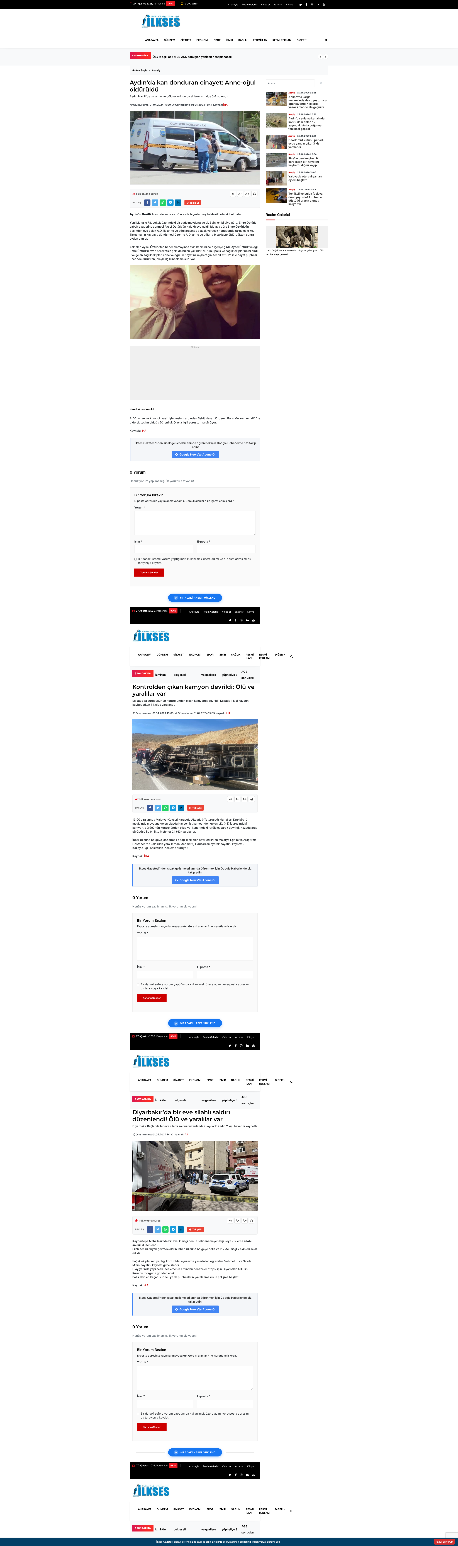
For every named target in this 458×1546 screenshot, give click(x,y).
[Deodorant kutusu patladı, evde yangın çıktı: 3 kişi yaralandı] (276, 142)
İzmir (229, 40)
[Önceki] (320, 56)
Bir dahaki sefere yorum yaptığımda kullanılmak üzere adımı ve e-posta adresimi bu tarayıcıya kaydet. (194, 561)
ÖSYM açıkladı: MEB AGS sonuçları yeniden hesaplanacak (250, 675)
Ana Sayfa (141, 70)
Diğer (300, 40)
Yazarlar (278, 4)
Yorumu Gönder (149, 572)
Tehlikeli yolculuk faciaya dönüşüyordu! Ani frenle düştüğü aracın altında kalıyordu (305, 199)
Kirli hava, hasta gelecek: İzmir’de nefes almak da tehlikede (192, 57)
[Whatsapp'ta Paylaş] (163, 202)
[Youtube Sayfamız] (324, 4)
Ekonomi (202, 40)
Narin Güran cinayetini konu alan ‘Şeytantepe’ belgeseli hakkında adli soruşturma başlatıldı (185, 675)
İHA (225, 104)
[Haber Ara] (325, 40)
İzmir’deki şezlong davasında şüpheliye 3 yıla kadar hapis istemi (229, 675)
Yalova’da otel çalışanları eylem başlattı (305, 178)
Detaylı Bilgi (273, 1541)
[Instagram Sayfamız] (312, 4)
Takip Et (194, 202)
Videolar (265, 4)
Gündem (169, 40)
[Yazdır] (254, 194)
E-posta (203, 541)
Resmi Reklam (281, 40)
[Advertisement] (263, 22)
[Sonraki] (325, 56)
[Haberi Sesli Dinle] (233, 194)
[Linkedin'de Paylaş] (178, 202)
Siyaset (186, 40)
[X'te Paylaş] (155, 202)
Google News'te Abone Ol (197, 454)
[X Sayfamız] (300, 4)
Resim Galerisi (249, 4)
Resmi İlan (260, 40)
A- (240, 194)
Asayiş (156, 70)
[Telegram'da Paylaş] (170, 202)
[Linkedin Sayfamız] (318, 4)
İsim (138, 541)
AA (186, 1134)
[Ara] (321, 83)
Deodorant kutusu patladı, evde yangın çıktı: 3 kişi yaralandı (306, 143)
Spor (217, 40)
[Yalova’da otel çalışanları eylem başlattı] (276, 178)
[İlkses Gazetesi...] (161, 20)
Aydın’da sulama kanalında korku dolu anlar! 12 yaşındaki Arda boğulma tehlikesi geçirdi (306, 124)
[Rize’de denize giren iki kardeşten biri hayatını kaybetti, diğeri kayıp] (276, 160)
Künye (289, 4)
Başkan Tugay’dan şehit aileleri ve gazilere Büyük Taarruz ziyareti (209, 675)
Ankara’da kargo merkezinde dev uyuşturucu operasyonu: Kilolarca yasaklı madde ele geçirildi (307, 102)
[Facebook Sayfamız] (306, 4)
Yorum (139, 507)
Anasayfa (233, 4)
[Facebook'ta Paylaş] (147, 202)
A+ (247, 194)
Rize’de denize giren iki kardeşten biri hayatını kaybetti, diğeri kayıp (303, 161)
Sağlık (243, 40)
